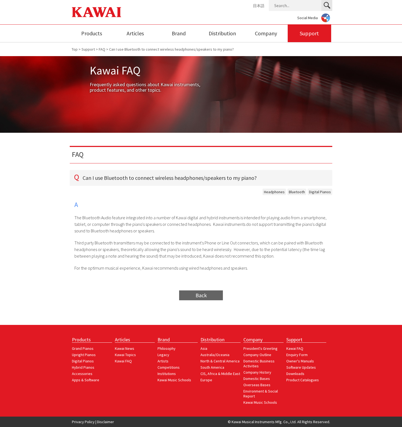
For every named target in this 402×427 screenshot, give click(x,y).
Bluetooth (297, 191)
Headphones (274, 191)
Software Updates (301, 367)
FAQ (102, 49)
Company (266, 33)
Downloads (295, 373)
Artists (163, 361)
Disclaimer (105, 421)
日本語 (258, 5)
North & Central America (220, 361)
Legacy (163, 354)
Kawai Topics (125, 354)
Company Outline (257, 354)
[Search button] (326, 5)
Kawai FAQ (123, 361)
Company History (257, 372)
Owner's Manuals (300, 361)
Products (91, 33)
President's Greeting (260, 348)
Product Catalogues (302, 379)
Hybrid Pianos (83, 367)
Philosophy (167, 348)
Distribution (222, 33)
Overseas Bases (256, 384)
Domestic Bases (256, 378)
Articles (135, 33)
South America (212, 367)
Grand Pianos (83, 348)
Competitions (169, 367)
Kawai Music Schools (174, 379)
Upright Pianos (84, 354)
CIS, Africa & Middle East (220, 373)
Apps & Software (85, 379)
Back (201, 295)
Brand (179, 33)
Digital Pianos (320, 191)
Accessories (82, 373)
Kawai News (124, 348)
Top (75, 49)
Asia (203, 348)
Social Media (307, 17)
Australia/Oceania (214, 354)
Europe (206, 379)
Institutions (167, 373)
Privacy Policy (83, 421)
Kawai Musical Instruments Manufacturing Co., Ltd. (96, 12)
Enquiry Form (297, 354)
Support (309, 33)
